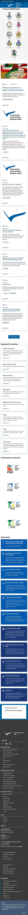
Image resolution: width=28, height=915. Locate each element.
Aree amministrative (7, 756)
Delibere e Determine (8, 889)
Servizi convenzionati (7, 779)
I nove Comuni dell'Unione (8, 775)
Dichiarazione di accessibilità (9, 869)
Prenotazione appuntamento (9, 852)
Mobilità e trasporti (7, 807)
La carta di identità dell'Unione (9, 783)
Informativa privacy (7, 864)
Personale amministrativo (8, 764)
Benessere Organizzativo (8, 788)
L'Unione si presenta (7, 752)
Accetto (24, 912)
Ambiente (5, 796)
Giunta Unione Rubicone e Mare (10, 750)
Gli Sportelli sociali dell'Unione (9, 781)
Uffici (4, 758)
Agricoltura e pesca (7, 794)
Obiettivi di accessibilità (8, 871)
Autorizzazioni (6, 800)
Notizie (6, 126)
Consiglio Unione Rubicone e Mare (10, 754)
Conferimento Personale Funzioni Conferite (12, 786)
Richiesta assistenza (7, 859)
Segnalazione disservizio (8, 854)
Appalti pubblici (6, 798)
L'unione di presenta (7, 773)
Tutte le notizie (13, 337)
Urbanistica (5, 805)
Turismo (5, 811)
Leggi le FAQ (5, 856)
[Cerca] (25, 5)
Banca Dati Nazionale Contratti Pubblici (12, 891)
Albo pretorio (6, 883)
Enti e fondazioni (6, 760)
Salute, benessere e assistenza (10, 809)
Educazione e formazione (8, 803)
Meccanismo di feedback (8, 873)
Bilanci (4, 893)
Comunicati (5, 820)
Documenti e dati (7, 767)
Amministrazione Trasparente (9, 881)
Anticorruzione (6, 898)
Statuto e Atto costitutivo (8, 777)
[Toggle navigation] (2, 5)
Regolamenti (6, 896)
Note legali (5, 867)
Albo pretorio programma (8, 887)
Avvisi (6, 84)
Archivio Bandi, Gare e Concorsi (10, 885)
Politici (4, 762)
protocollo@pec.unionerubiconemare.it (12, 841)
